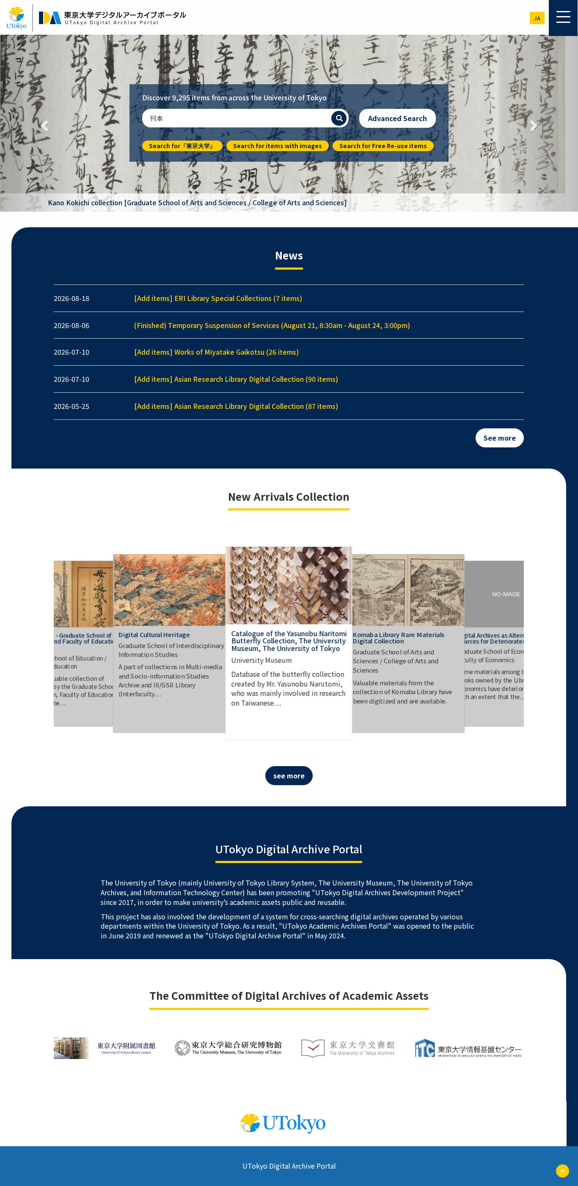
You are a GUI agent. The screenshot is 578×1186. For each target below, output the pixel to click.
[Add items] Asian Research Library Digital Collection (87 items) (236, 406)
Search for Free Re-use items (383, 145)
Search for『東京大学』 (182, 145)
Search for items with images (277, 145)
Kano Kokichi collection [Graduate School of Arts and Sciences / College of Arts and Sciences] (197, 202)
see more (289, 775)
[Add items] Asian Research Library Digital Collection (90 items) (236, 379)
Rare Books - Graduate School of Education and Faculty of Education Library (70, 641)
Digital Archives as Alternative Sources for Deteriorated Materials (505, 638)
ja (537, 18)
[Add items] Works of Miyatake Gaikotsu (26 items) (216, 352)
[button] (43, 123)
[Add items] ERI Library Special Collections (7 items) (218, 298)
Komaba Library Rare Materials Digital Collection (399, 637)
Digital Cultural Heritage (154, 634)
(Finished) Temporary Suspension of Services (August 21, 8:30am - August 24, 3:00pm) (272, 325)
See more (500, 438)
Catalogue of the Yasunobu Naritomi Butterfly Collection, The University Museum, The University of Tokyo (289, 640)
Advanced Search (397, 118)
